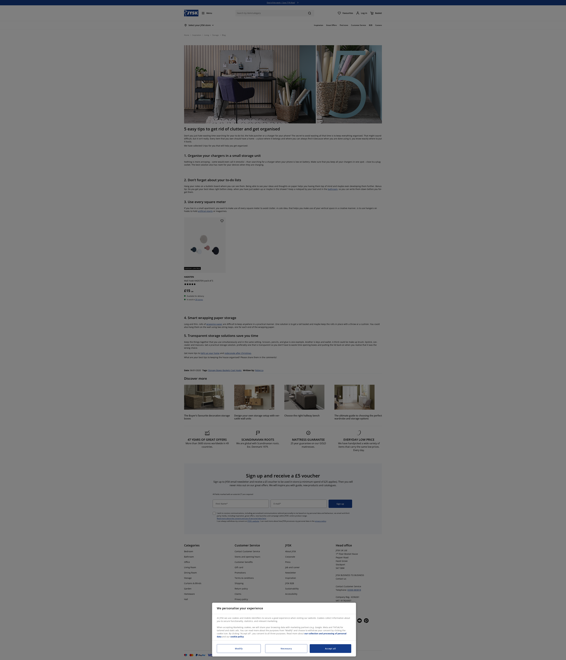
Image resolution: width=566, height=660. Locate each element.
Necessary (286, 648)
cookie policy (237, 636)
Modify (239, 648)
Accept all (330, 648)
